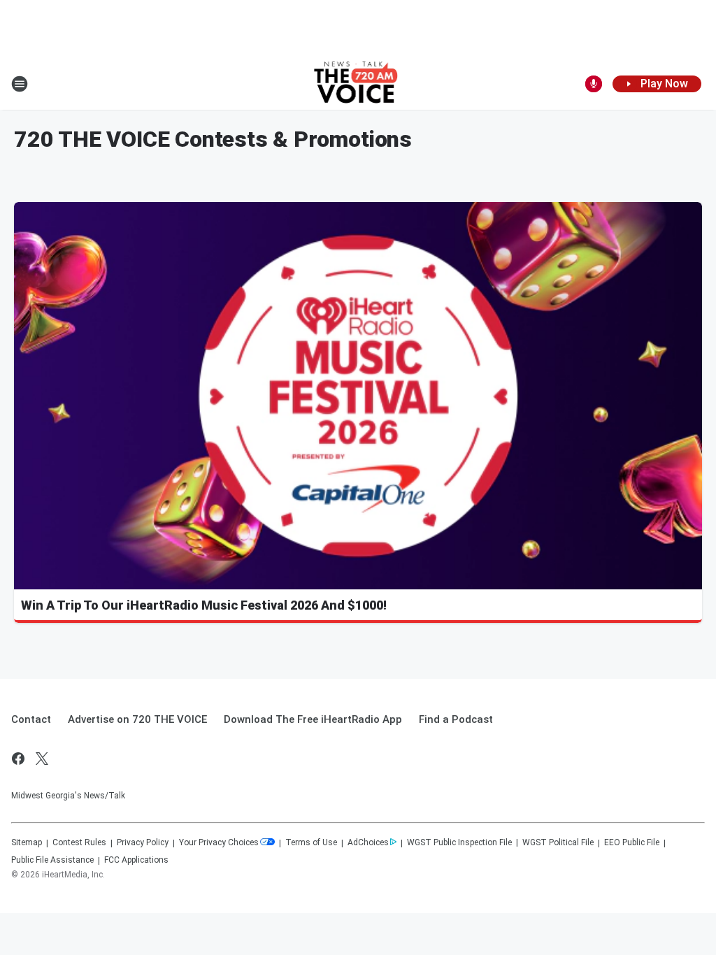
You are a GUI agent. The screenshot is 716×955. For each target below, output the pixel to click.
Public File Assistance (52, 860)
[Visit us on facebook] (18, 758)
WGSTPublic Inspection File (459, 842)
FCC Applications (136, 860)
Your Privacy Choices (219, 842)
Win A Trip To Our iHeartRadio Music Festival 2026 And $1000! (204, 605)
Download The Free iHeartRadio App (313, 719)
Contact (31, 719)
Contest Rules (79, 842)
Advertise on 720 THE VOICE (137, 719)
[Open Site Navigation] (19, 84)
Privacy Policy (143, 842)
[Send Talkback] (593, 84)
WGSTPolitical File (558, 842)
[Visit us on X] (42, 758)
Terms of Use (311, 842)
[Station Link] (358, 84)
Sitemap (26, 842)
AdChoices (368, 842)
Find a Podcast (456, 719)
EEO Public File (631, 842)
